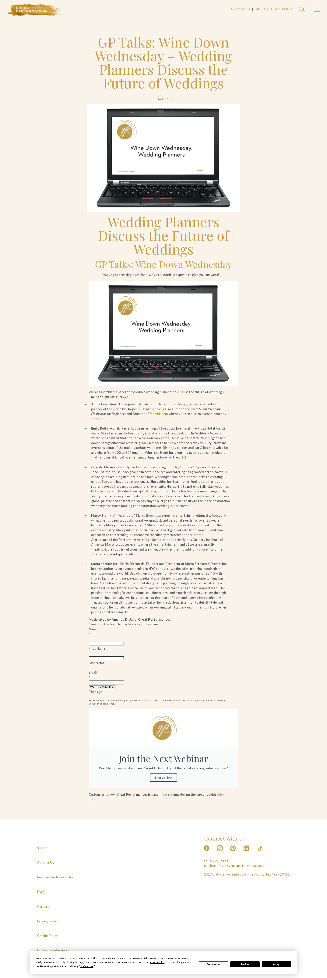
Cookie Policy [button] (157, 962)
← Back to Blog (163, 99)
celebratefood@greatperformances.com (234, 866)
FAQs (41, 892)
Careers (43, 906)
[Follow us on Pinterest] (233, 852)
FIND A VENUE (240, 9)
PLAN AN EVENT (282, 9)
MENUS (260, 9)
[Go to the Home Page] (34, 10)
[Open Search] (302, 9)
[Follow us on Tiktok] (260, 852)
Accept (276, 964)
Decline (245, 964)
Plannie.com (158, 414)
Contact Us (45, 863)
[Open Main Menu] (317, 9)
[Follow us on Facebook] (206, 852)
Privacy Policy (47, 921)
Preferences (213, 964)
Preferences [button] (86, 966)
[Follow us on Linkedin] (246, 852)
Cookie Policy (47, 936)
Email (93, 672)
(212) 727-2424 (216, 861)
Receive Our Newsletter (55, 877)
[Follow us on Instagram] (220, 852)
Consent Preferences (53, 950)
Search (42, 848)
